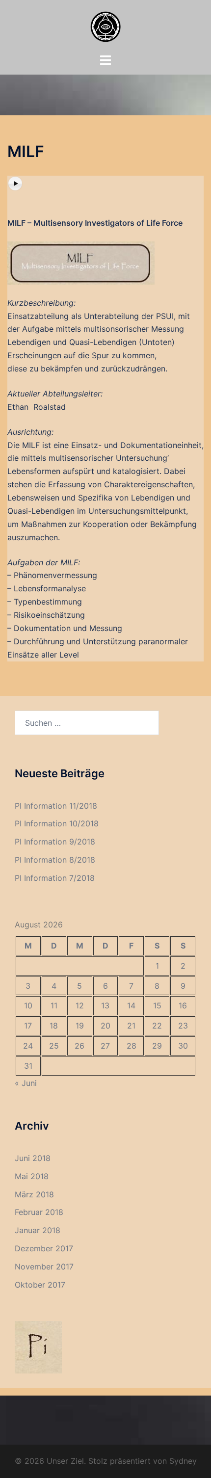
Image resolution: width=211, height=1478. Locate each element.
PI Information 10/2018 (57, 823)
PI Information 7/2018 (55, 878)
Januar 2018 (37, 1230)
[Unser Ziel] (106, 26)
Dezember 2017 (44, 1248)
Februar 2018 (39, 1212)
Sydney (183, 1461)
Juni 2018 (33, 1158)
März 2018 (34, 1194)
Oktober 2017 (40, 1285)
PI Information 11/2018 (56, 806)
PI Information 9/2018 (55, 841)
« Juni (26, 1083)
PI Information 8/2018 (55, 860)
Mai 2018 (32, 1176)
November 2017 (44, 1266)
